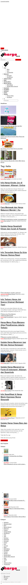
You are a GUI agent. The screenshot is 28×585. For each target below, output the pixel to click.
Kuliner (2, 179)
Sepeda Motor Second (9, 556)
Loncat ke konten (5, 1)
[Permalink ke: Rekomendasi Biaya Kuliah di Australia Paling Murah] (6, 497)
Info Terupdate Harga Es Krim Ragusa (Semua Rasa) (14, 253)
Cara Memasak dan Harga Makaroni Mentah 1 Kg (12, 208)
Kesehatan (6, 539)
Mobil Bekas (7, 549)
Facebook (7, 576)
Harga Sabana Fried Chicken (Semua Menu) (15, 516)
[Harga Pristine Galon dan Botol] (8, 114)
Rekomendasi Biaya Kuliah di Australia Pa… (14, 500)
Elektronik (6, 528)
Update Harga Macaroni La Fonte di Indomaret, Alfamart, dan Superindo (14, 369)
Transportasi (7, 564)
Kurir (5, 544)
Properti (6, 552)
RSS (6, 579)
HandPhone (7, 533)
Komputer (6, 541)
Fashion (6, 530)
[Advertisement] (10, 25)
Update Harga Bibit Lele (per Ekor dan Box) (11, 126)
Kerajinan (6, 538)
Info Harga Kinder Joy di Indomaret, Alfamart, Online (13, 184)
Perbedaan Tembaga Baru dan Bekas (13, 456)
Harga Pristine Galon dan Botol (8, 115)
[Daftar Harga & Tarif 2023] (10, 56)
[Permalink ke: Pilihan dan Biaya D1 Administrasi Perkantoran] (6, 505)
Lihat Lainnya (4, 440)
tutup (2, 48)
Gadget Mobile (7, 532)
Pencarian (18, 59)
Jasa (5, 536)
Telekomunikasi (7, 563)
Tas (5, 561)
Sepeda (6, 553)
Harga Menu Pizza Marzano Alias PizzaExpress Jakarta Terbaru (13, 325)
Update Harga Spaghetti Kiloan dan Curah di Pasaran (13, 227)
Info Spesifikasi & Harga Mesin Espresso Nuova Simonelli (11, 397)
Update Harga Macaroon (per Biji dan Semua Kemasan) (13, 343)
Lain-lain (3, 203)
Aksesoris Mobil (4, 294)
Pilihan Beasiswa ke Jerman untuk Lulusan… (15, 464)
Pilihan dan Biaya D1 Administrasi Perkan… (14, 508)
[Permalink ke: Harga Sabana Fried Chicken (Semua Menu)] (6, 513)
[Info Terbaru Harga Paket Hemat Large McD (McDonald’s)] (8, 147)
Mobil (5, 547)
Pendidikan (6, 462)
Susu (5, 558)
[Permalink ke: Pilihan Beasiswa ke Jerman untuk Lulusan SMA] (6, 461)
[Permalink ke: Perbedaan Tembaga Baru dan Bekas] (6, 453)
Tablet (5, 559)
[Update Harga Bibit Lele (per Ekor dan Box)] (8, 124)
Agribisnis (6, 522)
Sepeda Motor (4, 418)
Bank (5, 525)
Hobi (5, 535)
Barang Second (7, 527)
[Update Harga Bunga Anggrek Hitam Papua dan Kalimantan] (8, 135)
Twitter (6, 578)
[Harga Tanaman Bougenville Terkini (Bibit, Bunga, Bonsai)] (8, 159)
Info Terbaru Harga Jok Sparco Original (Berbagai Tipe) (12, 302)
